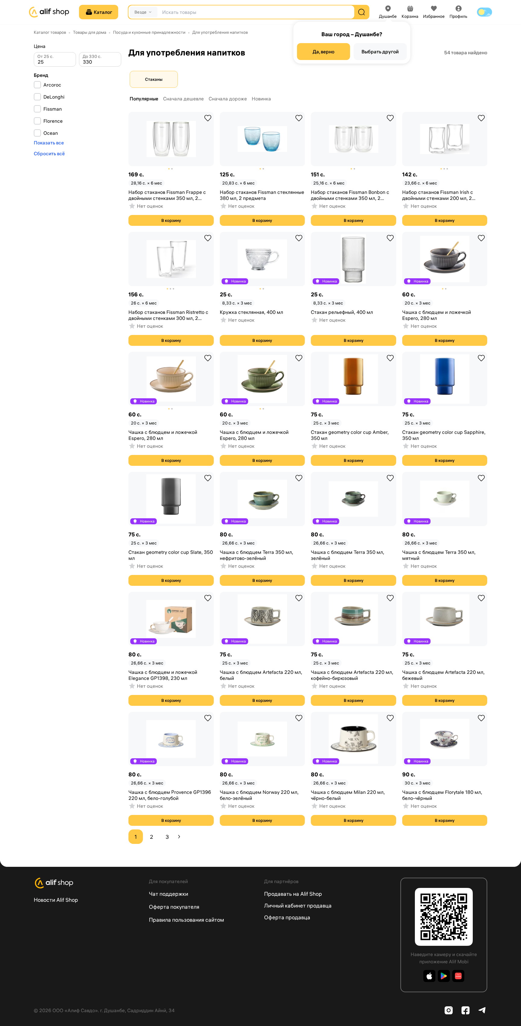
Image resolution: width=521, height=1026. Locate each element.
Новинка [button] (261, 99)
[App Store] (429, 976)
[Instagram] (448, 1010)
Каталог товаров (50, 32)
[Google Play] (444, 976)
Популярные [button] (144, 99)
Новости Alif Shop (56, 899)
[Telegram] (482, 1010)
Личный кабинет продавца (298, 905)
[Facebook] (465, 1010)
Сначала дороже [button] (228, 99)
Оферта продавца (287, 917)
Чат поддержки (168, 893)
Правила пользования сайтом (186, 919)
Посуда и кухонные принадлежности (149, 32)
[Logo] (88, 883)
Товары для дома (89, 32)
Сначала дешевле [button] (183, 99)
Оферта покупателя (174, 906)
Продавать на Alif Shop (293, 893)
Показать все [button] (49, 143)
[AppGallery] (458, 976)
